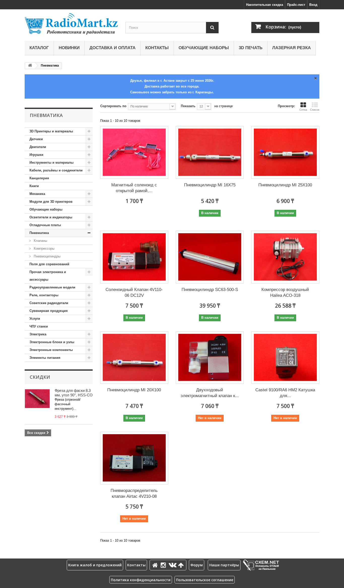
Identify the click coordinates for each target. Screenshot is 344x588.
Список (314, 109)
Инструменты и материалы (51, 162)
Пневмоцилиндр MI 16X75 (209, 185)
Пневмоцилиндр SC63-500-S (210, 289)
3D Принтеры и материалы (51, 131)
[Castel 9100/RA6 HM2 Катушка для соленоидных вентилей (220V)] (285, 357)
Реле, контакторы (43, 295)
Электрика (37, 334)
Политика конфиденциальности (140, 579)
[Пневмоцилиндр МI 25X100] (285, 152)
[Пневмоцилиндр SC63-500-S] (209, 257)
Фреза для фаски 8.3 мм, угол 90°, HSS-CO (74, 392)
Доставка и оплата (112, 47)
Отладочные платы (45, 225)
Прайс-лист (296, 5)
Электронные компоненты (51, 350)
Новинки (69, 47)
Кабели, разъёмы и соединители (56, 170)
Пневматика (39, 233)
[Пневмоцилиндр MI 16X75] (209, 152)
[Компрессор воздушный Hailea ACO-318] (285, 257)
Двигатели (37, 147)
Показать (188, 106)
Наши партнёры (224, 565)
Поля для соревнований (49, 264)
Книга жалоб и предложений (95, 565)
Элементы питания (44, 358)
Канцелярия (39, 178)
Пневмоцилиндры (46, 256)
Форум (196, 565)
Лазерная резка (291, 47)
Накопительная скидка (264, 5)
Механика (37, 194)
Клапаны (40, 241)
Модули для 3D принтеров (51, 201)
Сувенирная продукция (48, 311)
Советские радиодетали (48, 303)
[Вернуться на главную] (30, 66)
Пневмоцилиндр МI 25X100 (285, 185)
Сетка (303, 109)
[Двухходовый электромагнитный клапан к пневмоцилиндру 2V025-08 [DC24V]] (209, 357)
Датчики (36, 139)
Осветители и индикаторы (50, 217)
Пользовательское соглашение (204, 579)
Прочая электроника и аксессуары (47, 275)
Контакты (157, 47)
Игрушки (36, 155)
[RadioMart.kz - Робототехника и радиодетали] (71, 24)
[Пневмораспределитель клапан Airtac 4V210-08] (134, 458)
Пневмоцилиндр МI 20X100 (134, 390)
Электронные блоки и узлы (51, 342)
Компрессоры (43, 248)
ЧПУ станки (38, 326)
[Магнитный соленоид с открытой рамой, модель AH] (134, 152)
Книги (34, 186)
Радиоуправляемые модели (52, 287)
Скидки (40, 377)
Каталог (39, 47)
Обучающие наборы (204, 47)
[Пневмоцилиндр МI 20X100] (134, 357)
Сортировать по (113, 106)
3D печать (250, 47)
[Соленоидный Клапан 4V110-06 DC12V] (134, 257)
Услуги (34, 318)
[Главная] (155, 565)
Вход (313, 5)
